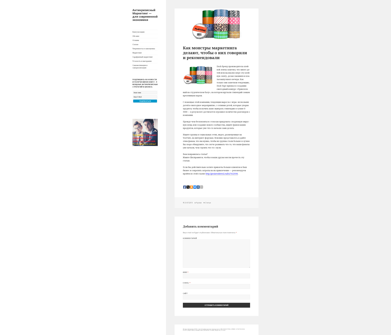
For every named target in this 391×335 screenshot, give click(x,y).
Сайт (185, 293)
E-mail (186, 283)
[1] (134, 144)
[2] (136, 144)
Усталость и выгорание (142, 61)
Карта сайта (191, 330)
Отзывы (135, 40)
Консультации (138, 32)
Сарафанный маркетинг (142, 57)
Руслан (199, 203)
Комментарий (190, 238)
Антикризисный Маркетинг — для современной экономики (145, 15)
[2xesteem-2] (145, 132)
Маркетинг (137, 53)
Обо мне (135, 36)
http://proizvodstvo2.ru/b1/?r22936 (222, 173)
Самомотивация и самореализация (139, 66)
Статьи (135, 44)
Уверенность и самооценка (143, 48)
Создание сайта (199, 330)
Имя (185, 272)
